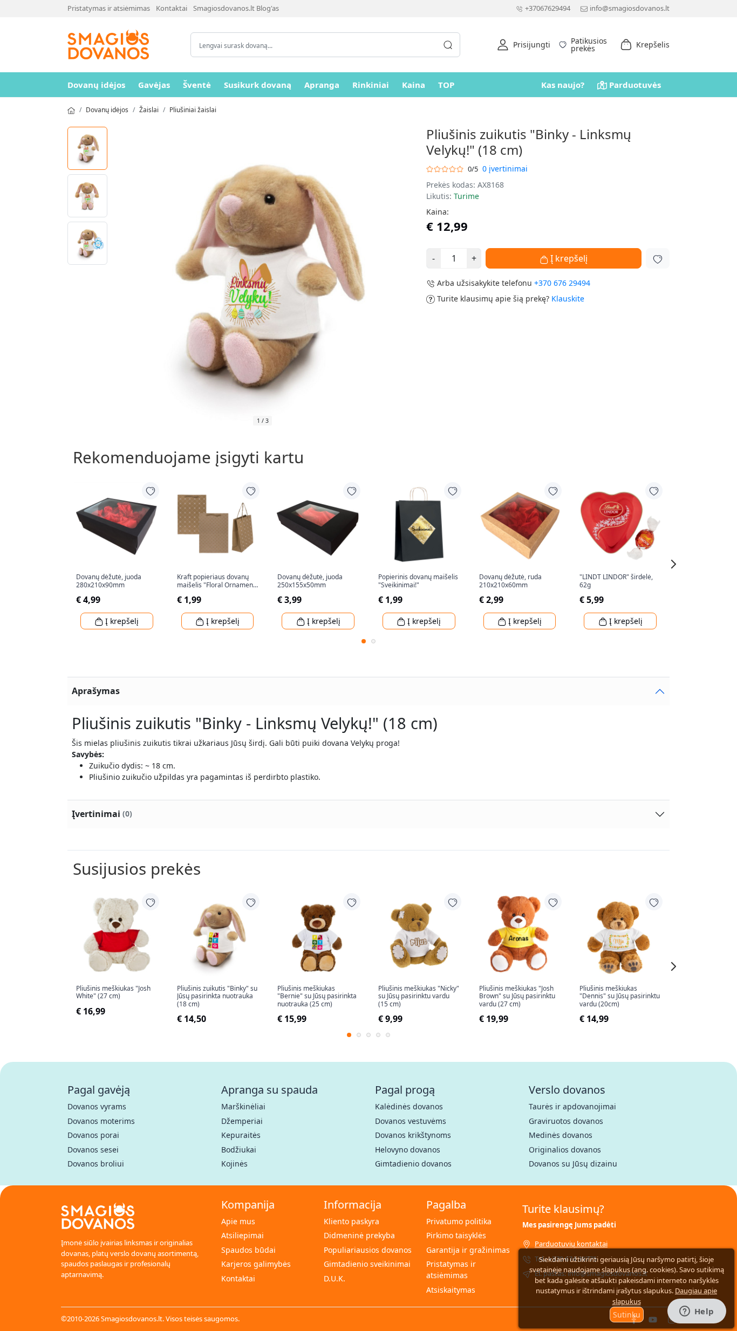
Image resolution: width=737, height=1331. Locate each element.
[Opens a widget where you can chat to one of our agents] (696, 1312)
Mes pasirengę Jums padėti (569, 1225)
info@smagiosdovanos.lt (630, 8)
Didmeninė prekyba (359, 1235)
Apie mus (238, 1221)
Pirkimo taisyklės (456, 1235)
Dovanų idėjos (96, 84)
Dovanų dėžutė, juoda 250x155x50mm (310, 581)
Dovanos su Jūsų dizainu (573, 1163)
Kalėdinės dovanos (409, 1106)
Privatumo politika (459, 1221)
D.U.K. (334, 1278)
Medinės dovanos (560, 1135)
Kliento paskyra (351, 1221)
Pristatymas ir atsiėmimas (108, 8)
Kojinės (234, 1163)
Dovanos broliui (95, 1163)
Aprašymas (96, 691)
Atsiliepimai (242, 1235)
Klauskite (567, 298)
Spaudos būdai (248, 1250)
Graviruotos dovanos (566, 1121)
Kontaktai (171, 8)
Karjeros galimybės (256, 1264)
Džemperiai (242, 1121)
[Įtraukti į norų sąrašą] (658, 258)
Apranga (321, 84)
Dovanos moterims (101, 1121)
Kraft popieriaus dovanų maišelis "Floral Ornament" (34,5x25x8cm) (217, 581)
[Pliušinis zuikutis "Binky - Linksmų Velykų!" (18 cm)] (87, 148)
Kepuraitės (241, 1135)
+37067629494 (547, 8)
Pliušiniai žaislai (192, 109)
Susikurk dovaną (257, 84)
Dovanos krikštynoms (413, 1135)
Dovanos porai (93, 1135)
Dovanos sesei (93, 1149)
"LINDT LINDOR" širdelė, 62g (616, 581)
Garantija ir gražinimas (468, 1250)
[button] (523, 45)
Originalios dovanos (565, 1149)
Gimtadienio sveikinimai (367, 1264)
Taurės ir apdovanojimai (572, 1106)
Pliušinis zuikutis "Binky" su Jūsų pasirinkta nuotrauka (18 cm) (217, 996)
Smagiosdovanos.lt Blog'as (236, 8)
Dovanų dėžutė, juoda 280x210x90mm (108, 581)
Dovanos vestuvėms (410, 1121)
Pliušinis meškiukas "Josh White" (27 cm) (113, 992)
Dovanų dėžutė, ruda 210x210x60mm (510, 581)
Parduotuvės (635, 84)
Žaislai (149, 109)
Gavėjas (154, 84)
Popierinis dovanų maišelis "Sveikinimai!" (418, 581)
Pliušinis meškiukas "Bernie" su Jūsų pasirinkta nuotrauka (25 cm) (317, 996)
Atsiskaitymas (450, 1290)
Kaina (413, 84)
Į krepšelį (568, 258)
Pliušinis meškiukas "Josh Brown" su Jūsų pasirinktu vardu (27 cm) (517, 996)
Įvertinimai (102, 814)
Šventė (197, 84)
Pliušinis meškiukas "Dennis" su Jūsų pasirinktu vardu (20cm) (619, 996)
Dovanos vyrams (96, 1106)
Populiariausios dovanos (368, 1250)
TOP (446, 84)
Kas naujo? (562, 84)
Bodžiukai (238, 1149)
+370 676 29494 (562, 283)
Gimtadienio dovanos (413, 1163)
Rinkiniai (370, 84)
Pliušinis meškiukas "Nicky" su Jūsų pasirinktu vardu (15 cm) (418, 996)
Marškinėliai (243, 1106)
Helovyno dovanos (407, 1149)
